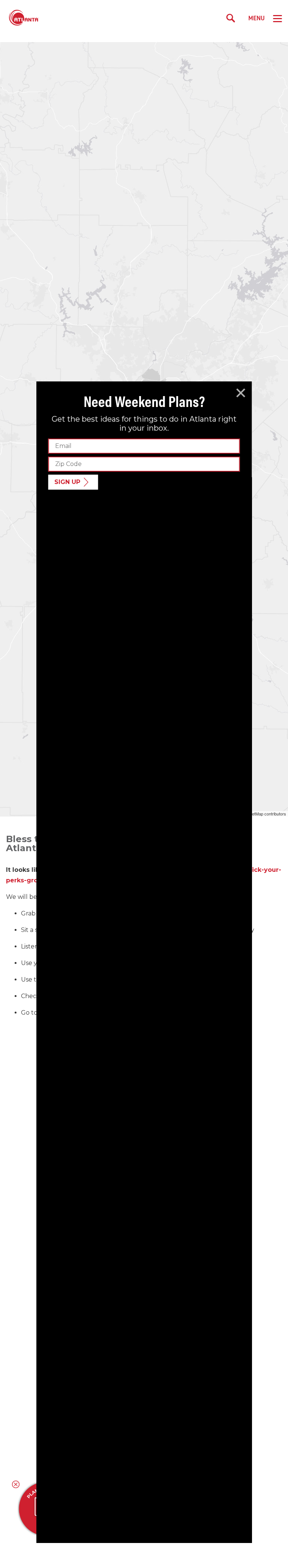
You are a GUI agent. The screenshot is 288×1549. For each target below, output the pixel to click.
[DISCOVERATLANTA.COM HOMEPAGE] (24, 18)
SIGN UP (67, 482)
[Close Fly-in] (241, 393)
